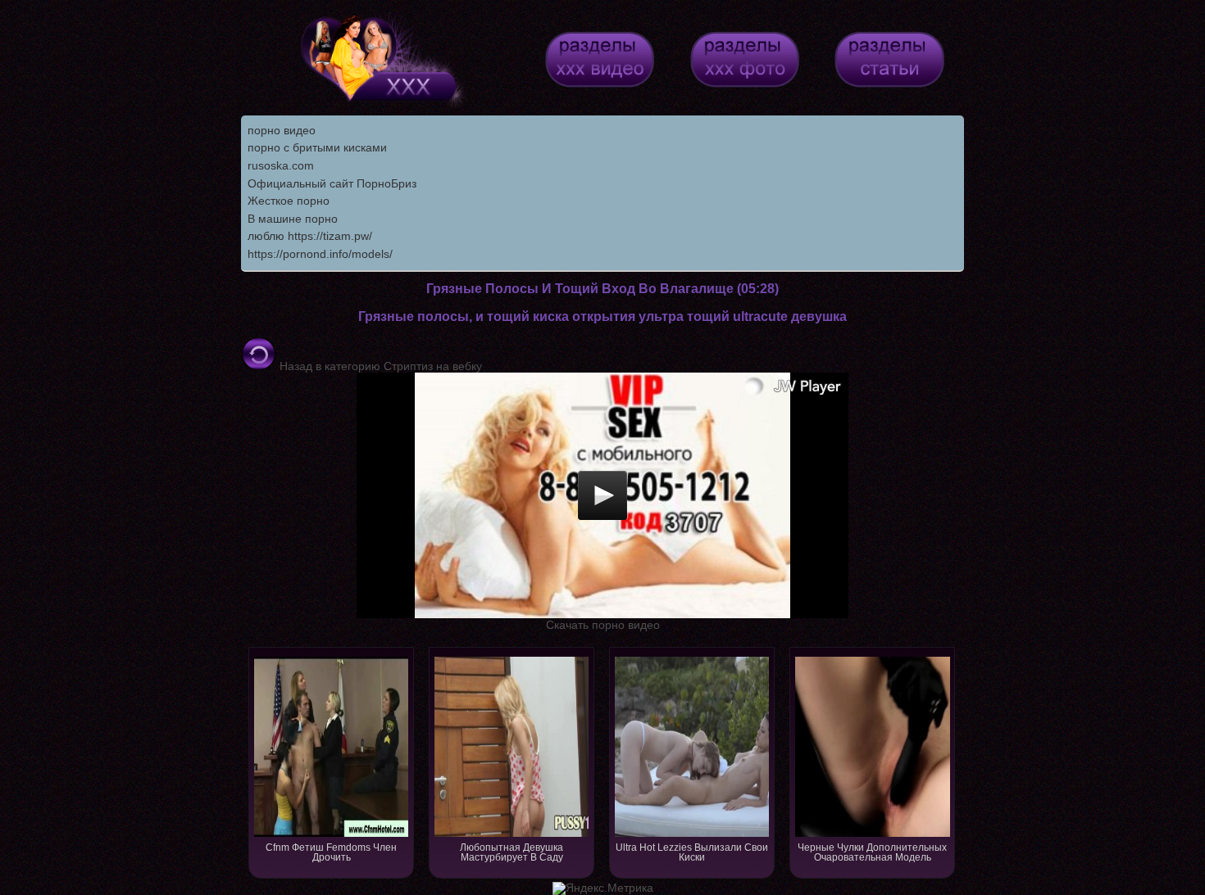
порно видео (282, 130)
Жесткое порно (289, 200)
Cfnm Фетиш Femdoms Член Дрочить (331, 852)
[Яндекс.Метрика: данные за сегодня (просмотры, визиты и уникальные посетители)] (602, 888)
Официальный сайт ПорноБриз (332, 183)
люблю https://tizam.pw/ (310, 235)
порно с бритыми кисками (317, 147)
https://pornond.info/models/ (320, 253)
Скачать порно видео (603, 624)
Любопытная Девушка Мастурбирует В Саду (511, 852)
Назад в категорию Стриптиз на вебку (379, 366)
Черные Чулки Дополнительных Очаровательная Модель (872, 852)
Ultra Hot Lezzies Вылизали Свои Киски (692, 852)
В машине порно (293, 218)
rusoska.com (281, 165)
